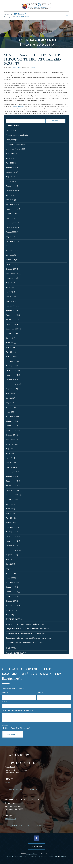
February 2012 (11, 582)
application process (18, 106)
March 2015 (10, 412)
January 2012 (11, 587)
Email (5, 701)
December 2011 (12, 592)
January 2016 (11, 366)
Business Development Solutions (46, 856)
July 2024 (9, 195)
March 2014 (10, 467)
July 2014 (9, 449)
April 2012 (9, 573)
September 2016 (12, 329)
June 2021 (10, 255)
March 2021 (10, 260)
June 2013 (10, 509)
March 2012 (10, 578)
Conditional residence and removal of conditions (24, 643)
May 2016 (9, 347)
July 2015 (9, 393)
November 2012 (12, 541)
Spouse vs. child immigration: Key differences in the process (28, 638)
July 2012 (9, 559)
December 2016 (12, 315)
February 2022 (11, 241)
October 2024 (11, 191)
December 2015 (12, 370)
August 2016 (10, 333)
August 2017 (11, 278)
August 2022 (11, 232)
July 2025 (9, 177)
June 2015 (10, 398)
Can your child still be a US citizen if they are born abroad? (28, 629)
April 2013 (9, 518)
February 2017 (11, 306)
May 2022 (9, 237)
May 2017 (9, 292)
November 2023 (12, 209)
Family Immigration (13, 140)
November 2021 (12, 246)
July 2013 (9, 504)
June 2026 (10, 158)
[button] (67, 15)
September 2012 (12, 550)
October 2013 (11, 490)
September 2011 (12, 605)
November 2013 (12, 486)
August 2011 (10, 610)
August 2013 (11, 499)
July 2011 (9, 615)
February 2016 (11, 361)
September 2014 (12, 440)
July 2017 (9, 283)
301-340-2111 (20, 14)
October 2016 (11, 324)
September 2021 (12, 250)
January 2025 (11, 186)
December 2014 (12, 426)
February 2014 (11, 472)
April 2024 (10, 200)
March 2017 (10, 301)
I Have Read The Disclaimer (17, 728)
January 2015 (11, 421)
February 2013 (11, 527)
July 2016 (9, 338)
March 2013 (10, 523)
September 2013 (12, 495)
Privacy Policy (28, 856)
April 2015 (9, 407)
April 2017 (9, 297)
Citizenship (34, 67)
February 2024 (11, 204)
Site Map (18, 856)
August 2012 (11, 555)
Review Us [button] (36, 846)
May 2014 (9, 458)
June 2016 (10, 343)
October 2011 (11, 601)
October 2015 (11, 380)
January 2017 (11, 310)
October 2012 (11, 546)
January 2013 (11, 532)
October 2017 (11, 269)
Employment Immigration (16, 135)
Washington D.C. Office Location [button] (27, 826)
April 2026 (10, 163)
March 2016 (10, 356)
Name (5, 693)
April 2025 (10, 181)
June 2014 (10, 453)
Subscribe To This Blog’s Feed (17, 653)
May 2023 (9, 218)
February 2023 (11, 223)
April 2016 (9, 352)
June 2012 (10, 564)
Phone (40, 693)
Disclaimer (5, 725)
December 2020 (12, 264)
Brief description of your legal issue (18, 710)
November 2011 (12, 596)
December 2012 (12, 536)
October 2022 (11, 227)
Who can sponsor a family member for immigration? (25, 624)
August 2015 (10, 389)
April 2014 (9, 463)
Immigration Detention (14, 144)
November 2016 (12, 320)
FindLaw (63, 856)
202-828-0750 (23, 17)
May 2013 (9, 513)
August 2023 (11, 214)
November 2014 (12, 430)
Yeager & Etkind (16, 67)
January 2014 (11, 476)
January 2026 (11, 167)
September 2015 (12, 384)
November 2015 (12, 375)
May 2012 (9, 569)
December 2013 (12, 481)
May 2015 (9, 403)
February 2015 (11, 416)
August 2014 (11, 444)
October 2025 (11, 172)
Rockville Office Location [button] (23, 789)
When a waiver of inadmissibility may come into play (25, 633)
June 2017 (10, 287)
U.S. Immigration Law (14, 149)
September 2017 (12, 274)
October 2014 (11, 435)
